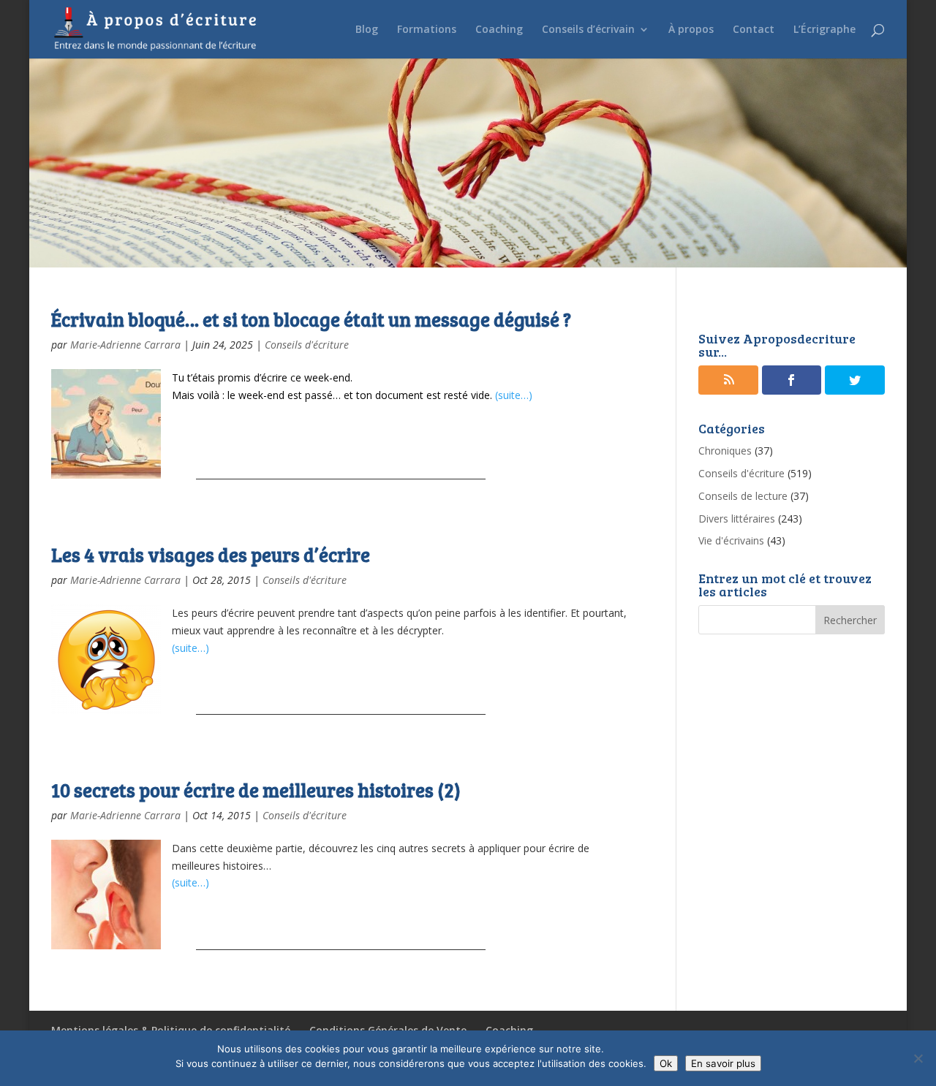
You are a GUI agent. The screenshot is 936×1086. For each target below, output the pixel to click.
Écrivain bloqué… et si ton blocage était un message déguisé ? (311, 319)
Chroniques (725, 450)
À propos (691, 30)
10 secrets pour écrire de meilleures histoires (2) (256, 789)
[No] (917, 1058)
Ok (666, 1063)
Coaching (499, 30)
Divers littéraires (736, 518)
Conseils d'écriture (307, 345)
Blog (366, 30)
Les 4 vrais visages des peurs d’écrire (210, 554)
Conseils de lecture (743, 496)
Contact (753, 30)
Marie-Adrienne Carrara (125, 345)
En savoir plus (723, 1063)
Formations (426, 30)
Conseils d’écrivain (588, 30)
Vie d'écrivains (731, 540)
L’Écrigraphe (824, 30)
